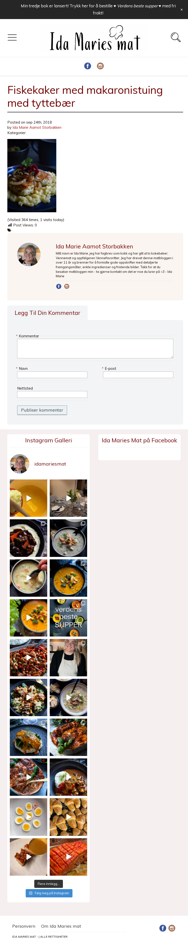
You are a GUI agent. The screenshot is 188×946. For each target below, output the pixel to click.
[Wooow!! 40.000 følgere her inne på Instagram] (68, 657)
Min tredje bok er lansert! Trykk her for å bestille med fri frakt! (98, 9)
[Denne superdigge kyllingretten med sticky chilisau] (28, 657)
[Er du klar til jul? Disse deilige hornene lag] (68, 817)
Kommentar (28, 336)
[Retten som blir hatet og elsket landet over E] (28, 817)
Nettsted (25, 388)
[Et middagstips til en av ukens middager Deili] (28, 697)
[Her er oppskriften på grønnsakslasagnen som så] (68, 737)
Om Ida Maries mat (61, 926)
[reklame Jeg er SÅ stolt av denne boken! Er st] (68, 618)
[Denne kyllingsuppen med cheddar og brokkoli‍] (28, 618)
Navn (22, 368)
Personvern (23, 926)
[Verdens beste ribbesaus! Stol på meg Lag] (28, 857)
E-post (109, 368)
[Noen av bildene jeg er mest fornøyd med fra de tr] (28, 737)
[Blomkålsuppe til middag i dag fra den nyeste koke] (28, 498)
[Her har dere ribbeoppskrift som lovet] (68, 857)
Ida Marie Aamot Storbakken (36, 127)
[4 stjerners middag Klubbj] (68, 498)
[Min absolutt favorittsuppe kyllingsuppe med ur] (68, 697)
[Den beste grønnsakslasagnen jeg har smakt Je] (28, 777)
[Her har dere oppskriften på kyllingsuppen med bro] (68, 578)
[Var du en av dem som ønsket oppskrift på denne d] (68, 538)
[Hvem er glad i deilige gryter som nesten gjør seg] (28, 538)
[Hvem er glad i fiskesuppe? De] (28, 578)
